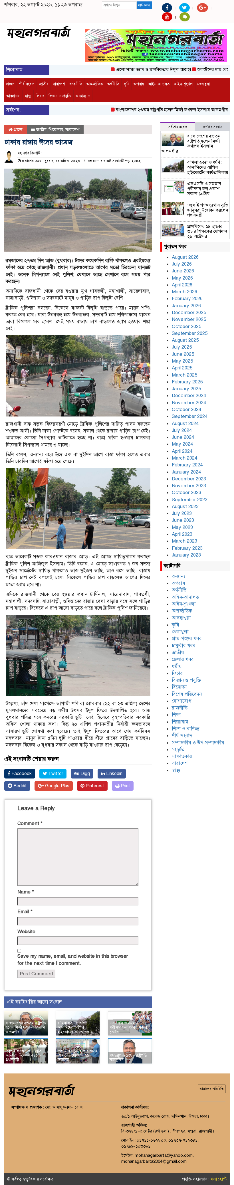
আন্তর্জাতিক (94, 84)
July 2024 (182, 430)
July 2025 (182, 347)
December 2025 (189, 313)
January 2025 (186, 389)
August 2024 (185, 423)
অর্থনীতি (113, 84)
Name (25, 892)
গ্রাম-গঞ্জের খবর (187, 639)
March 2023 (184, 541)
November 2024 (189, 403)
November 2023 (189, 486)
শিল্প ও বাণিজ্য (185, 729)
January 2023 (186, 555)
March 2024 (184, 458)
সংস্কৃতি (178, 750)
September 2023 (189, 500)
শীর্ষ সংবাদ (27, 84)
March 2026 (184, 292)
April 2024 (182, 451)
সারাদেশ (59, 84)
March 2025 (184, 375)
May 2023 (182, 527)
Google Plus (56, 786)
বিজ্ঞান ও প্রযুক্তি (60, 96)
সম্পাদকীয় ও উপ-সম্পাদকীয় (198, 743)
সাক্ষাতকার (182, 756)
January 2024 (186, 472)
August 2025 (185, 340)
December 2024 (189, 396)
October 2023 (186, 493)
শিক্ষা (176, 715)
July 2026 (182, 264)
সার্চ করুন (144, 5)
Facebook (21, 773)
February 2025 (187, 382)
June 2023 (183, 520)
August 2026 (185, 257)
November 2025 (189, 319)
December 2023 (189, 479)
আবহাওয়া (13, 96)
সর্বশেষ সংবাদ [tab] (177, 127)
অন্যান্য (81, 96)
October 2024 (186, 409)
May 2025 (182, 361)
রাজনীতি (75, 84)
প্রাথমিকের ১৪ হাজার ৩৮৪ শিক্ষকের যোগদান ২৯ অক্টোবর (77, 1055)
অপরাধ (139, 84)
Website (26, 932)
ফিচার (40, 96)
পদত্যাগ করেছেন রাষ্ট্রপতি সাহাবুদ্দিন (128, 1057)
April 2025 (182, 368)
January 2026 (186, 306)
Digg (84, 773)
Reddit (19, 786)
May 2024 (182, 444)
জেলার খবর (183, 659)
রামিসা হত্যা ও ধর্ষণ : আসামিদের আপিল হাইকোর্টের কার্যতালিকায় (75, 1027)
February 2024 (187, 465)
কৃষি (126, 84)
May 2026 (182, 278)
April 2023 (182, 534)
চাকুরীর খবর (183, 646)
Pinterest (94, 786)
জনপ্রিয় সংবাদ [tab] (212, 127)
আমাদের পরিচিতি (211, 1089)
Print (125, 786)
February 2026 (187, 299)
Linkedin (113, 773)
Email (25, 912)
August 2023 (185, 506)
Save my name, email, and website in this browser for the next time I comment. (72, 959)
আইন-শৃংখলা (183, 84)
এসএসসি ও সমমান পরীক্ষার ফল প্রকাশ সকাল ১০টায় (128, 1027)
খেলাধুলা (203, 84)
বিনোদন (179, 687)
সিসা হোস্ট (218, 1179)
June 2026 (183, 271)
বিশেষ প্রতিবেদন (187, 694)
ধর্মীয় (177, 667)
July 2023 (182, 513)
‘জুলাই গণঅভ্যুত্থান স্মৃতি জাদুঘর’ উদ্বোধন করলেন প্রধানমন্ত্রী (24, 1055)
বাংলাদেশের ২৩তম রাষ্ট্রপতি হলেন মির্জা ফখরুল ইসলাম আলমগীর (157, 110)
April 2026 (182, 285)
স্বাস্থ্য (28, 96)
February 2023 (187, 548)
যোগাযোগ (181, 701)
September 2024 (189, 416)
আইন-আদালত (159, 84)
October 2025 (186, 326)
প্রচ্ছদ (10, 84)
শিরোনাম (56, 129)
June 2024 (183, 437)
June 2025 (183, 354)
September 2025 (189, 333)
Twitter (55, 773)
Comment (30, 823)
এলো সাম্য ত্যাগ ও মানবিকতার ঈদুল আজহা (138, 69)
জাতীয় (44, 84)
